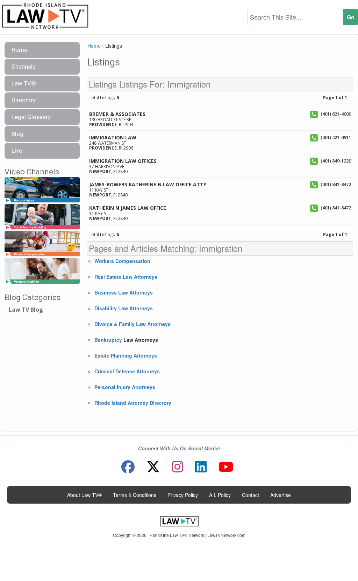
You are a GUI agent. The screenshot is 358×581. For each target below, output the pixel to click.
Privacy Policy (182, 494)
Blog (17, 133)
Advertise (280, 494)
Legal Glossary (31, 116)
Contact (250, 494)
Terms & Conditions (134, 494)
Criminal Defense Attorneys (127, 371)
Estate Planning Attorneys (125, 355)
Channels (24, 66)
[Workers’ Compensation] (42, 244)
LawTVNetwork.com (226, 535)
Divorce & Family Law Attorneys (132, 323)
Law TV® (24, 83)
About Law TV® (84, 494)
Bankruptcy (108, 339)
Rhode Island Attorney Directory (132, 402)
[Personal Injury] (42, 190)
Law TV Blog (26, 309)
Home (19, 49)
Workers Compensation (122, 260)
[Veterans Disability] (42, 271)
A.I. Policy (220, 494)
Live (17, 150)
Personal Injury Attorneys (124, 386)
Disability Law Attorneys (123, 308)
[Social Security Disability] (42, 217)
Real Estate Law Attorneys (125, 276)
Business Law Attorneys (123, 292)
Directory (24, 100)
